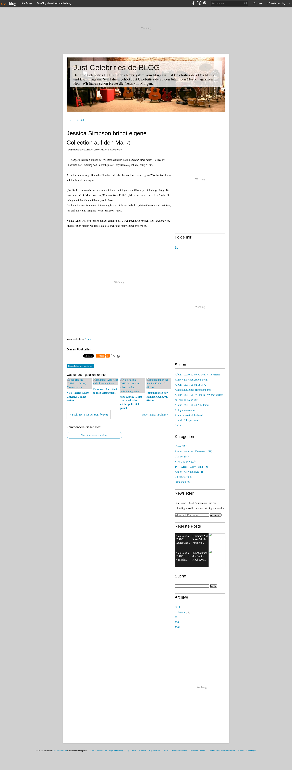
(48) (193, 451)
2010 (177, 617)
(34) (182, 456)
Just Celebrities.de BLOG (116, 67)
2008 (177, 627)
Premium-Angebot (197, 750)
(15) (191, 466)
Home (70, 120)
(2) (182, 481)
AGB (166, 750)
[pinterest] (204, 3)
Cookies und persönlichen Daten (222, 750)
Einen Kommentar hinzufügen (94, 435)
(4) (189, 471)
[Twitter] (199, 3)
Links (178, 425)
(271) (181, 446)
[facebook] (193, 3)
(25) (185, 461)
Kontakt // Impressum (186, 420)
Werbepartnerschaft (179, 750)
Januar (181, 612)
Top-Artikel (131, 750)
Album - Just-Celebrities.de (189, 415)
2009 (177, 622)
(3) (184, 476)
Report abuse (154, 750)
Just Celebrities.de (59, 750)
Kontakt (81, 120)
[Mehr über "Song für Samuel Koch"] (217, 558)
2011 (177, 607)
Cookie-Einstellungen (247, 750)
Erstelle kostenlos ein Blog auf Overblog (106, 750)
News (88, 339)
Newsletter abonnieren (80, 366)
